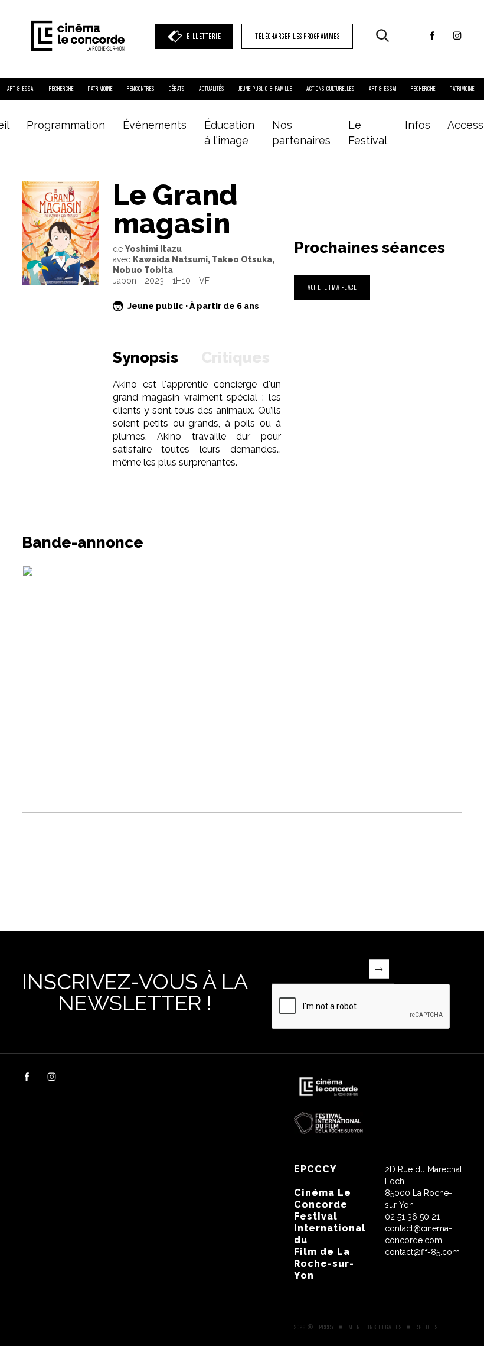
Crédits (427, 1327)
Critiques (235, 357)
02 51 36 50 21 (412, 1216)
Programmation (66, 125)
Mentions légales (375, 1327)
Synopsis (145, 357)
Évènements (155, 125)
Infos (417, 125)
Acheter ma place (332, 287)
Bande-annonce (82, 542)
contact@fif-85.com (422, 1252)
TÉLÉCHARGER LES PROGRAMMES (297, 36)
